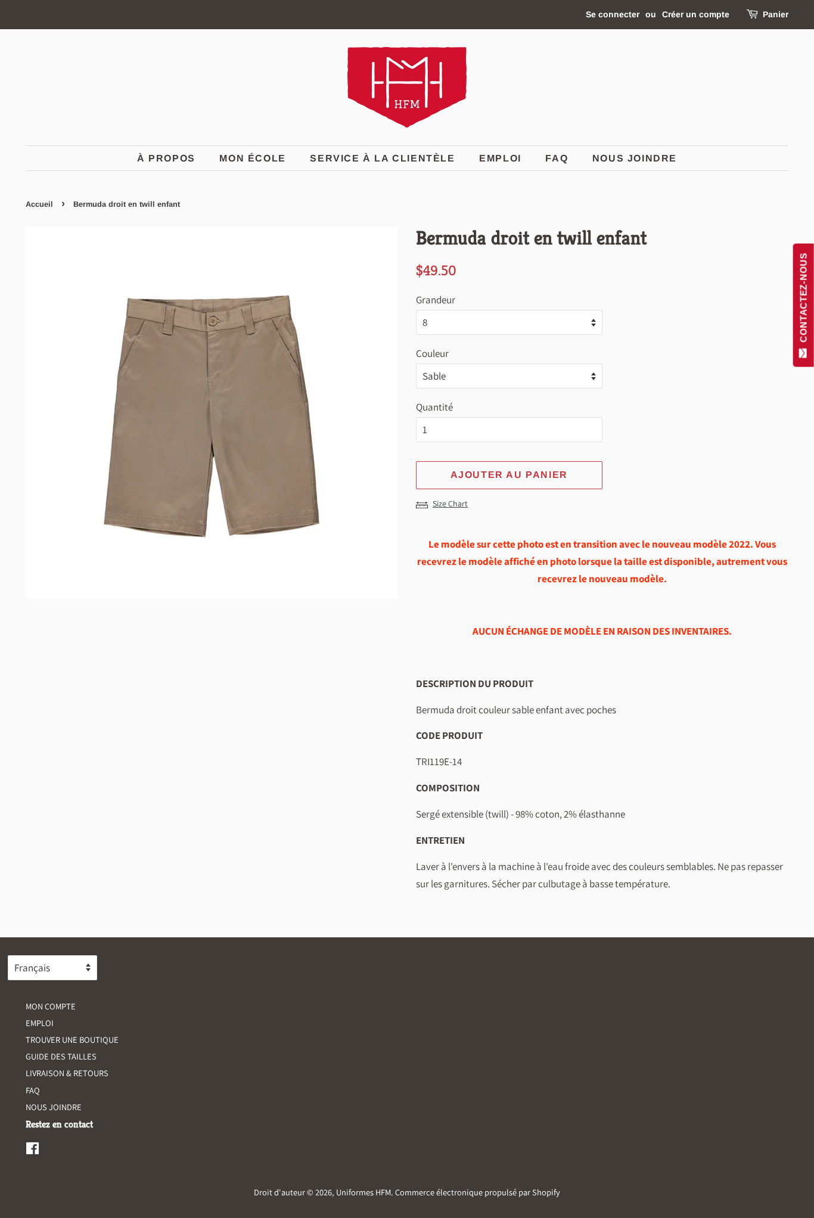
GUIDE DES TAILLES (61, 1056)
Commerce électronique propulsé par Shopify (477, 1192)
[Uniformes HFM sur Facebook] (32, 1150)
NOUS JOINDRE (54, 1107)
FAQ (556, 158)
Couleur (432, 353)
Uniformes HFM (363, 1192)
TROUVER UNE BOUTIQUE (72, 1039)
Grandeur (435, 299)
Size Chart (450, 503)
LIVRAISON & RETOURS (67, 1073)
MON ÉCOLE (252, 158)
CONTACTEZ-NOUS (804, 300)
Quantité (434, 407)
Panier (775, 14)
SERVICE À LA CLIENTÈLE (382, 158)
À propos (166, 158)
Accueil (39, 204)
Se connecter (612, 14)
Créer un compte (695, 14)
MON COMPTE (51, 1006)
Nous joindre (634, 158)
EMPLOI (500, 158)
